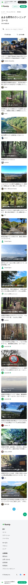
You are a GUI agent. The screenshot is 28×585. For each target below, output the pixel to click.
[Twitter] (17, 574)
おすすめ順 (21, 34)
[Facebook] (20, 574)
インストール (22, 2)
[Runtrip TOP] (5, 6)
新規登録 (23, 6)
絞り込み (9, 34)
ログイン (15, 6)
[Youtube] (24, 574)
